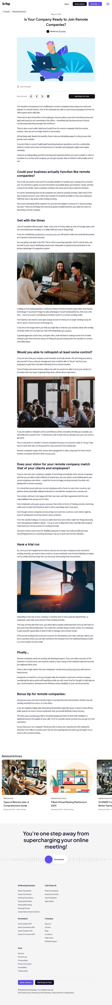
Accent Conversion (25, 894)
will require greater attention (42, 504)
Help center (49, 938)
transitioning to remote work (45, 234)
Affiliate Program (51, 941)
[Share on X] (42, 96)
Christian (62, 31)
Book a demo (80, 4)
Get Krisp (94, 4)
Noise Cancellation (24, 891)
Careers (48, 927)
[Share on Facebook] (36, 96)
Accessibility (22, 967)
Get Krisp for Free (82, 96)
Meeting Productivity (19, 11)
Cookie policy (23, 971)
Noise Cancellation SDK (26, 927)
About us (48, 924)
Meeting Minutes (24, 908)
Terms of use (22, 957)
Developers (23, 918)
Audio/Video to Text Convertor (29, 912)
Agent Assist (49, 901)
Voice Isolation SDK (25, 924)
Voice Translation (51, 898)
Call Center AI (50, 885)
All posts (7, 11)
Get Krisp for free (44, 982)
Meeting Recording (25, 905)
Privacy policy (23, 960)
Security (21, 953)
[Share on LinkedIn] (48, 96)
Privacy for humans (25, 964)
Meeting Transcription (25, 898)
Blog (46, 931)
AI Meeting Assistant (26, 885)
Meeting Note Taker (25, 901)
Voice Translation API (25, 931)
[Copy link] (31, 96)
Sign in (67, 4)
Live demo (48, 934)
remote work (50, 454)
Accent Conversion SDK (26, 934)
